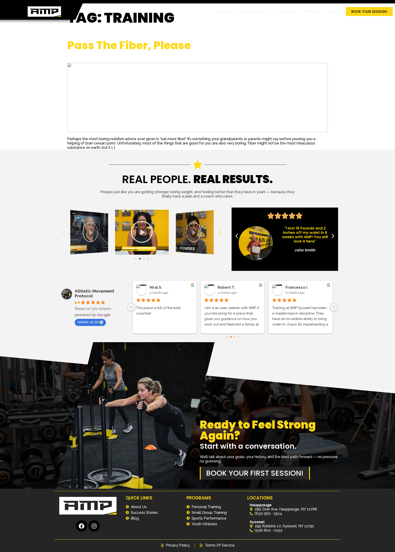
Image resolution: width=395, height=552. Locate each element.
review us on (88, 322)
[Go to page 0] (227, 337)
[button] (63, 232)
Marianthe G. (297, 287)
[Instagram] (94, 526)
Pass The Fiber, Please (129, 45)
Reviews (311, 11)
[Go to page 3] (238, 337)
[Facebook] (81, 526)
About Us (224, 11)
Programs (252, 11)
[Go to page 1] (231, 337)
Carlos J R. (159, 287)
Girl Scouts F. (230, 287)
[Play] (89, 232)
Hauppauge (261, 505)
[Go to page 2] (234, 337)
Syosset (257, 522)
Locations (285, 11)
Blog (332, 11)
